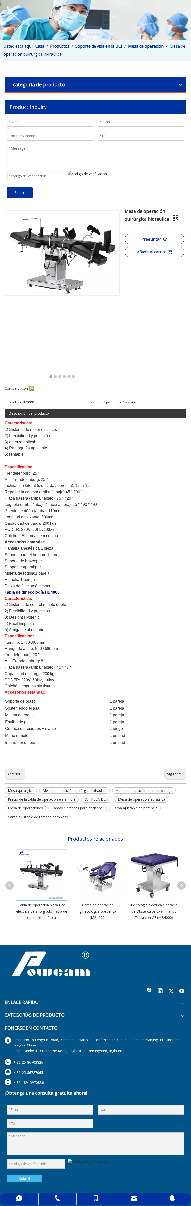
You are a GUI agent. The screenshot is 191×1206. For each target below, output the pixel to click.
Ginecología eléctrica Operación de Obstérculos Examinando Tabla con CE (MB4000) (154, 911)
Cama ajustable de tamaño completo (38, 817)
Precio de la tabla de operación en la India (41, 799)
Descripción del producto (29, 413)
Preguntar (151, 239)
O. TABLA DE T (96, 799)
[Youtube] (182, 991)
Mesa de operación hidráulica (141, 799)
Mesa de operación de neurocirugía (143, 790)
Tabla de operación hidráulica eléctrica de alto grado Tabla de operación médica (41, 911)
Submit (20, 192)
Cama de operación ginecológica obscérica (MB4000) (98, 911)
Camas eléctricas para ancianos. (77, 808)
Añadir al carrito (152, 252)
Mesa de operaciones (25, 808)
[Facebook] (149, 991)
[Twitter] (171, 991)
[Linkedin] (160, 991)
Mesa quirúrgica (21, 790)
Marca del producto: (105, 402)
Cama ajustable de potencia (134, 808)
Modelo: (15, 402)
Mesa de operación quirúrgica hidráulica (74, 790)
